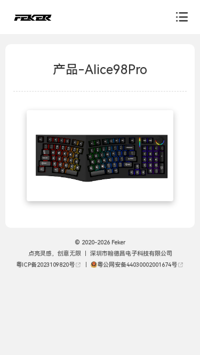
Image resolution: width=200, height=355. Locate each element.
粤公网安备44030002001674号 (137, 264)
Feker (117, 242)
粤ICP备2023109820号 (45, 264)
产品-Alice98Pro (100, 69)
